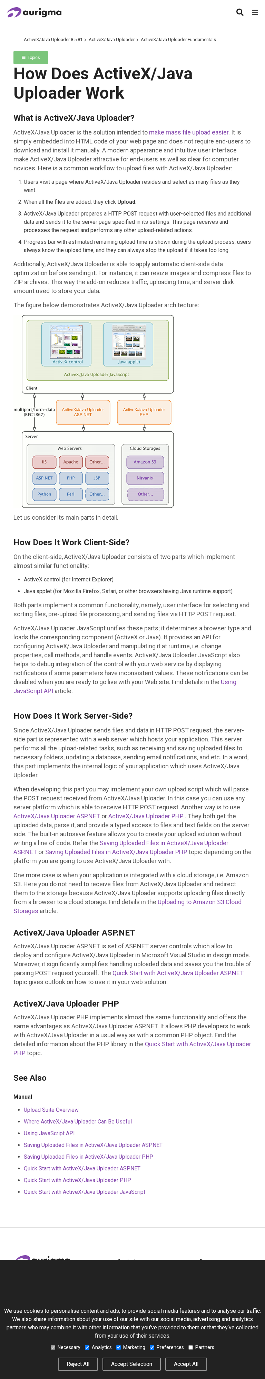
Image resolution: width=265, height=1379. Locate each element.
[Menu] (255, 12)
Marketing (134, 1347)
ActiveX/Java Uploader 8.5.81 (53, 39)
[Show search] (240, 12)
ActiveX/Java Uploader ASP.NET (56, 816)
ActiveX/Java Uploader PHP (146, 816)
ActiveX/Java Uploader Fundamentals (178, 39)
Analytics (102, 1347)
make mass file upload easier (188, 132)
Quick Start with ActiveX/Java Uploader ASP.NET (178, 973)
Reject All (78, 1364)
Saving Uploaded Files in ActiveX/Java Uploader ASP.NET (93, 1145)
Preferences (170, 1347)
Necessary (69, 1347)
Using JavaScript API (49, 1133)
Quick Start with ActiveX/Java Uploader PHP (77, 1180)
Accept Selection (131, 1364)
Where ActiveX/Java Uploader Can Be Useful (78, 1121)
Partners (204, 1347)
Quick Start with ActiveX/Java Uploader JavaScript (84, 1192)
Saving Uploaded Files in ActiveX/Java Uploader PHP (116, 852)
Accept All (186, 1364)
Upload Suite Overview (51, 1110)
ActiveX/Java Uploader (112, 39)
